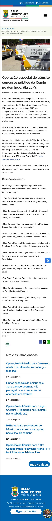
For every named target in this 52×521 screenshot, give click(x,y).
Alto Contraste (43, 3)
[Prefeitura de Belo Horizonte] (15, 13)
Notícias (10, 29)
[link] (26, 511)
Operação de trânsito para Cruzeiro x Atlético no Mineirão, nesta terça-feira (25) (28, 367)
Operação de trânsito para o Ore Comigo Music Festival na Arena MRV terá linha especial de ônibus (28, 449)
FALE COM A (28, 511)
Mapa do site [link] (37, 506)
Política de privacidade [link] (19, 506)
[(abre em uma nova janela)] (44, 342)
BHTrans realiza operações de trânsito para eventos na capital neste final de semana (24, 429)
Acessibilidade (28, 3)
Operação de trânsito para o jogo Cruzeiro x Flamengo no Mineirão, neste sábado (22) (26, 410)
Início (3, 29)
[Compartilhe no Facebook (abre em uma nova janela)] (40, 342)
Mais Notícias (39, 464)
